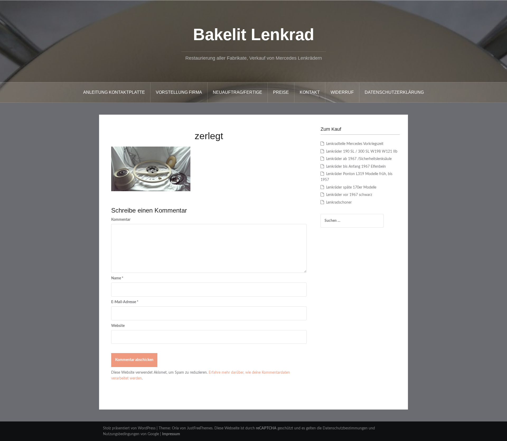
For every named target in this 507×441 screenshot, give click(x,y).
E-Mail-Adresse (124, 302)
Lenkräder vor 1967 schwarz (349, 195)
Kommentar (120, 220)
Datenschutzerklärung (394, 92)
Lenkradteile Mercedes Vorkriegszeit (354, 144)
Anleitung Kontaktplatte (114, 92)
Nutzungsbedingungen (121, 434)
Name (117, 278)
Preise (281, 92)
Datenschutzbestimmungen (345, 428)
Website (118, 326)
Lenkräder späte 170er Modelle (351, 187)
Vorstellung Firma (179, 92)
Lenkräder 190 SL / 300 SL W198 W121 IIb (361, 151)
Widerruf (342, 92)
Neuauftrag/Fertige (237, 92)
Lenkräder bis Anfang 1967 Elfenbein (356, 166)
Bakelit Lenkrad (253, 34)
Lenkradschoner (339, 202)
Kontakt (310, 92)
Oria (175, 428)
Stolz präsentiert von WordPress (129, 428)
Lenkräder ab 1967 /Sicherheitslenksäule (359, 159)
